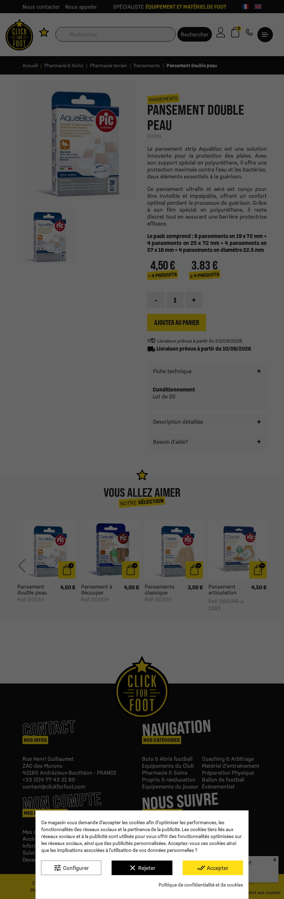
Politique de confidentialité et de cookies (201, 885)
